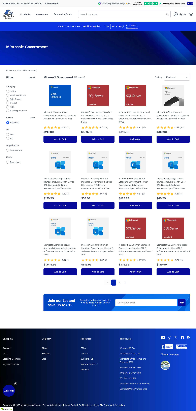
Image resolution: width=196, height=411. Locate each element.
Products (10, 70)
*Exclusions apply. (132, 28)
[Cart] (191, 14)
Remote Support (89, 364)
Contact (84, 353)
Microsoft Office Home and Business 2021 (133, 360)
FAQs (83, 348)
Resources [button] (42, 14)
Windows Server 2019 (130, 373)
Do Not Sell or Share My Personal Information (102, 405)
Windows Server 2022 (130, 367)
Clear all (31, 77)
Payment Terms (11, 364)
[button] (9, 391)
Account (7, 348)
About (45, 348)
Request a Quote (63, 14)
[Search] (167, 14)
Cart (5, 353)
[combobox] (124, 14)
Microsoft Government (27, 70)
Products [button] (25, 14)
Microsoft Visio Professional (133, 389)
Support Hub (87, 359)
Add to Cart (60, 139)
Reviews (46, 353)
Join (181, 302)
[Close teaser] (15, 383)
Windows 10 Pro (127, 348)
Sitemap (85, 369)
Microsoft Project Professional (135, 383)
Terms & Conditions (51, 405)
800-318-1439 (52, 3)
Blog (44, 359)
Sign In (182, 14)
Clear (32, 118)
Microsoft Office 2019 (130, 353)
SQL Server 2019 (128, 378)
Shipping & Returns (12, 359)
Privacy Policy (70, 405)
